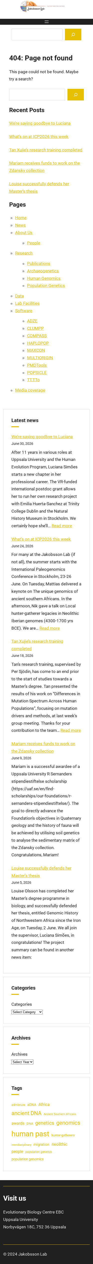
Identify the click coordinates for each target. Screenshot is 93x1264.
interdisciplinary (21, 1144)
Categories (21, 1004)
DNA (30, 1123)
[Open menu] (47, 22)
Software (23, 310)
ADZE (32, 320)
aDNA (31, 1105)
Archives (19, 1054)
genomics (68, 1123)
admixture (18, 1105)
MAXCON (36, 350)
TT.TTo (33, 379)
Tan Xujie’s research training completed (45, 149)
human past (30, 1134)
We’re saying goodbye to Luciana (39, 123)
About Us (23, 232)
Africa (44, 1104)
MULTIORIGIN (40, 357)
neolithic (59, 1144)
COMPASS (37, 335)
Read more (62, 525)
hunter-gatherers (63, 1135)
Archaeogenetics (43, 270)
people (17, 1151)
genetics (44, 1123)
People (33, 242)
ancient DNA (26, 1113)
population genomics (27, 1159)
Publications (38, 263)
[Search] (73, 34)
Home (21, 217)
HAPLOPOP (38, 343)
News (20, 225)
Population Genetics (46, 285)
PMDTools (37, 365)
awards (17, 1123)
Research (23, 253)
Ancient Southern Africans (60, 1114)
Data (19, 295)
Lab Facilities (27, 303)
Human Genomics (44, 278)
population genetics (38, 1152)
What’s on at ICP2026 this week (38, 136)
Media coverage (30, 390)
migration (41, 1144)
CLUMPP (35, 328)
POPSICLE (37, 372)
